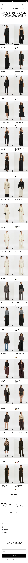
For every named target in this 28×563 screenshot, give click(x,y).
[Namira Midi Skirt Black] (15, 125)
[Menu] (2, 4)
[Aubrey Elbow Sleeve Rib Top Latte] (16, 409)
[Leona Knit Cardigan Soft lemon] (15, 227)
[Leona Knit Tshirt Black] (16, 330)
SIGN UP (14, 555)
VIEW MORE (14, 494)
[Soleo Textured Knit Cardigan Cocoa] (15, 462)
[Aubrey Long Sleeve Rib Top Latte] (15, 357)
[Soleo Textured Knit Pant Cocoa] (15, 489)
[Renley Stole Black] (15, 382)
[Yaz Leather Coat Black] (15, 74)
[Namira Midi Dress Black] (15, 99)
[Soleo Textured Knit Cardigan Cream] (16, 462)
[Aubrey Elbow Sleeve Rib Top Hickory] (15, 409)
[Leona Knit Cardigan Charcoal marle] (16, 227)
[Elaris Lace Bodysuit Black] (15, 150)
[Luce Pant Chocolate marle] (15, 305)
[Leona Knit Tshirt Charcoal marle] (15, 330)
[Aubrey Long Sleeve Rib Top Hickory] (16, 357)
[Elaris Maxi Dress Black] (15, 176)
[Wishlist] (22, 4)
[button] (25, 8)
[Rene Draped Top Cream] (16, 279)
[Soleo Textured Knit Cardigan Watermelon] (17, 462)
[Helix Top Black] (15, 48)
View (2, 8)
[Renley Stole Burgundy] (16, 382)
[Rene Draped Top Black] (15, 279)
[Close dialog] (27, 536)
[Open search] (6, 4)
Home (11, 512)
